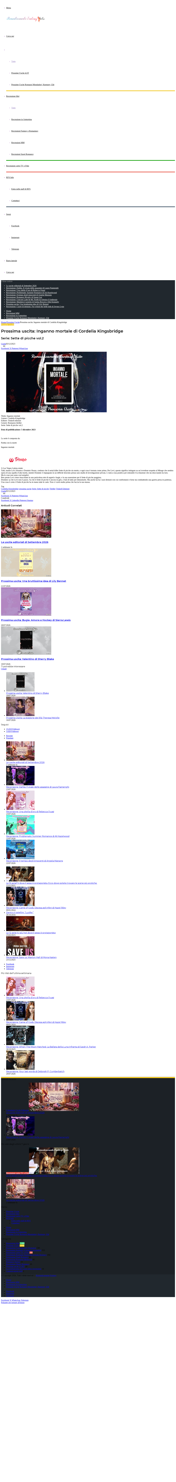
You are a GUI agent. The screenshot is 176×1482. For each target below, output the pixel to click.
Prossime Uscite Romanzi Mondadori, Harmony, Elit (32, 85)
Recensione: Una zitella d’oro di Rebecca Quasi (25, 290)
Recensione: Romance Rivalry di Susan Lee (24, 297)
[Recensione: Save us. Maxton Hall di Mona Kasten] (20, 955)
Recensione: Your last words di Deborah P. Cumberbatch (35, 1071)
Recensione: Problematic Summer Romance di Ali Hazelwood (31, 293)
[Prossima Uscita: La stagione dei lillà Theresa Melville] (20, 715)
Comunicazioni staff (14, 1271)
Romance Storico (13, 1262)
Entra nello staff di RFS (21, 189)
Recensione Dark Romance (17, 1257)
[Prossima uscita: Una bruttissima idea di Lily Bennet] (26, 576)
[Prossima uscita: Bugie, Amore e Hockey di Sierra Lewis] (26, 615)
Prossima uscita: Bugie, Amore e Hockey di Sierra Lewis (36, 620)
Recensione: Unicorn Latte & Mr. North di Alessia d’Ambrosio (31, 299)
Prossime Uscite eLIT (20, 73)
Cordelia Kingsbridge (10, 489)
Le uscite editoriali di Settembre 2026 (21, 286)
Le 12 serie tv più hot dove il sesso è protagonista (31, 933)
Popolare (9, 738)
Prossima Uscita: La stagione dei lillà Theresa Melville (33, 718)
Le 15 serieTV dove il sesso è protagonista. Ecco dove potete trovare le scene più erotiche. (51, 883)
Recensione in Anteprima (21, 119)
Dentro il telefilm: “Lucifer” (20, 912)
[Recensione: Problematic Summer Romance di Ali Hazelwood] (20, 834)
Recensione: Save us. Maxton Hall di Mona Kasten (31, 957)
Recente (9, 736)
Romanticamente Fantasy (46, 1275)
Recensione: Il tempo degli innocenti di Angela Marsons (29, 295)
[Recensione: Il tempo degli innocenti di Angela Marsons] (20, 858)
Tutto (13, 61)
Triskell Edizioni (62, 489)
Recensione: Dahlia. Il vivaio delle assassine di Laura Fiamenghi (32, 288)
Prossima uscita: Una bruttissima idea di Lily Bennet (27, 304)
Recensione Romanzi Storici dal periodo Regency (26, 1255)
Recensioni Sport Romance (22, 154)
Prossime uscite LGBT (15, 1266)
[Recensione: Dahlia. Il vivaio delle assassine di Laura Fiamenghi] (20, 784)
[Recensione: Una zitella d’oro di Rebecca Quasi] (20, 809)
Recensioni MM (17, 143)
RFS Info (10, 177)
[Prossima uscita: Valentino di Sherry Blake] (26, 654)
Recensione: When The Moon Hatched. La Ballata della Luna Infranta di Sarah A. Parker (51, 1047)
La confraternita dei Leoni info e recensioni (23, 1269)
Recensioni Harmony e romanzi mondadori (23, 1250)
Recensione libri (12, 96)
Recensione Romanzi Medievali (19, 1259)
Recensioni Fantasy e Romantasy (24, 131)
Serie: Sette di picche (40, 489)
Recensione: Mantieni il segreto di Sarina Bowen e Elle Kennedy (32, 302)
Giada (3, 344)
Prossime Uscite (12, 50)
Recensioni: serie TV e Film (17, 166)
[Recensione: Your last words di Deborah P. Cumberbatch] (20, 1069)
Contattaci (15, 201)
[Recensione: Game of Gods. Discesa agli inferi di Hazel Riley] (20, 905)
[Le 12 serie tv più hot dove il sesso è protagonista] (20, 930)
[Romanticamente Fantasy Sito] (27, 22)
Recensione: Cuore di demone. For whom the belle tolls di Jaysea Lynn (35, 306)
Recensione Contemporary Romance (21, 1248)
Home (8, 311)
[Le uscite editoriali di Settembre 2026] (26, 537)
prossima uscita (25, 489)
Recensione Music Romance (17, 1264)
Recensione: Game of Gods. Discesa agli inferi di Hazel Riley (36, 908)
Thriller (52, 489)
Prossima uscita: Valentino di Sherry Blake (27, 659)
